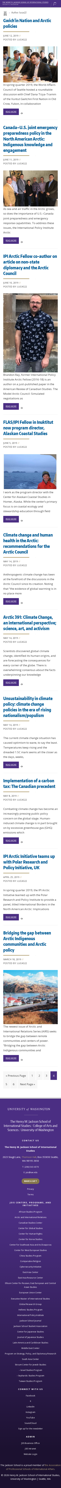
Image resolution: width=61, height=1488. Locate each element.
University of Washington (30, 1109)
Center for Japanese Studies (30, 1331)
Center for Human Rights (30, 1233)
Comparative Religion (30, 1261)
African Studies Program (30, 1211)
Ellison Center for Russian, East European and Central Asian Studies (30, 1285)
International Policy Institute (30, 1315)
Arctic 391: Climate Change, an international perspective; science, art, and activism (29, 622)
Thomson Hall (29, 1157)
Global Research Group (30, 1304)
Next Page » (27, 1084)
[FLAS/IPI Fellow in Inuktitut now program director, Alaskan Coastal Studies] (30, 472)
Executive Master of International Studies (30, 1298)
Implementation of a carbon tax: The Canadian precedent (29, 783)
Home (4, 13)
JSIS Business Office (30, 1443)
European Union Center (30, 1292)
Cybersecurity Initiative (30, 1266)
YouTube (30, 1417)
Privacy (30, 1189)
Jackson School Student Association (30, 1326)
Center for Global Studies (30, 1228)
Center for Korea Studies (30, 1239)
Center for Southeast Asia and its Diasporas (31, 1244)
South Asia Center (30, 1359)
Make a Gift (30, 1181)
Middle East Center (30, 1348)
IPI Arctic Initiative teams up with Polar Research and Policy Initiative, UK (29, 861)
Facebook (30, 1395)
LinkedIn (30, 1406)
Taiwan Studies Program (30, 1381)
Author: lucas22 (19, 12)
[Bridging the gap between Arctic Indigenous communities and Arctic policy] (30, 997)
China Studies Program (30, 1255)
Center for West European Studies (30, 1250)
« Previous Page (16, 1075)
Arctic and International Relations (31, 1217)
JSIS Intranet (30, 1448)
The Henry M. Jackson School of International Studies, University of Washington (26, 3)
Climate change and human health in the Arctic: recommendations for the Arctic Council (28, 543)
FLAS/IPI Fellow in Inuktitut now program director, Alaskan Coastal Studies (28, 427)
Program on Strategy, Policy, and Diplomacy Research (30, 1353)
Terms (30, 1194)
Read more (11, 111)
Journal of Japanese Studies (30, 1337)
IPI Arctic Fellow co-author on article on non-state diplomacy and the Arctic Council (30, 264)
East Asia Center (30, 1272)
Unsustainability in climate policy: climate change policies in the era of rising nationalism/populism (28, 707)
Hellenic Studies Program (31, 1309)
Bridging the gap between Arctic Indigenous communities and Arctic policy (27, 941)
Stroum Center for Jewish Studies (30, 1364)
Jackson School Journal (30, 1320)
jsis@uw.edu (32, 1172)
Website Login (30, 1454)
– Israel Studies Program (30, 1370)
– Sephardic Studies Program (30, 1375)
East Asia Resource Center (30, 1277)
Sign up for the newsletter (30, 1428)
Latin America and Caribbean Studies (30, 1342)
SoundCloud (30, 1423)
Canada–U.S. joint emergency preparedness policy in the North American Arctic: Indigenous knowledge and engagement (30, 139)
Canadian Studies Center (30, 1222)
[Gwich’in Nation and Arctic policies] (30, 64)
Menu (57, 4)
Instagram (30, 1412)
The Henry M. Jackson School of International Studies (27, 1123)
